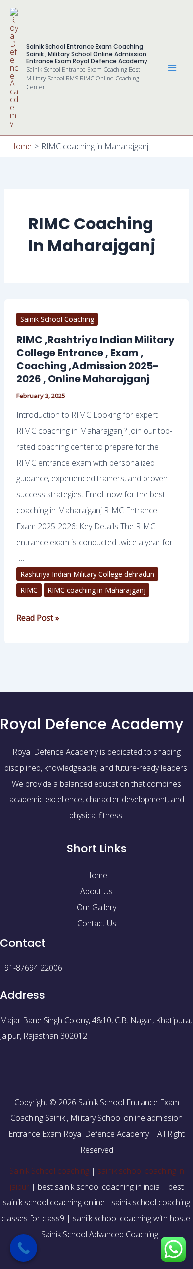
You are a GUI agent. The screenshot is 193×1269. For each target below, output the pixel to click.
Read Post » (37, 616)
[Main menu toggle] (172, 68)
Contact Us (96, 923)
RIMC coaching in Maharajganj (96, 590)
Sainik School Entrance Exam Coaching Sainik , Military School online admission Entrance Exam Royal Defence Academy (86, 53)
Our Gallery (96, 907)
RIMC (29, 590)
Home (96, 875)
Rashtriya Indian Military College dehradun (87, 574)
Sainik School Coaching (57, 319)
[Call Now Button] (23, 1248)
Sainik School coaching (49, 1170)
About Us (96, 891)
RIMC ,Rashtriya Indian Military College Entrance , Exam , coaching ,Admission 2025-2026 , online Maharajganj (95, 359)
